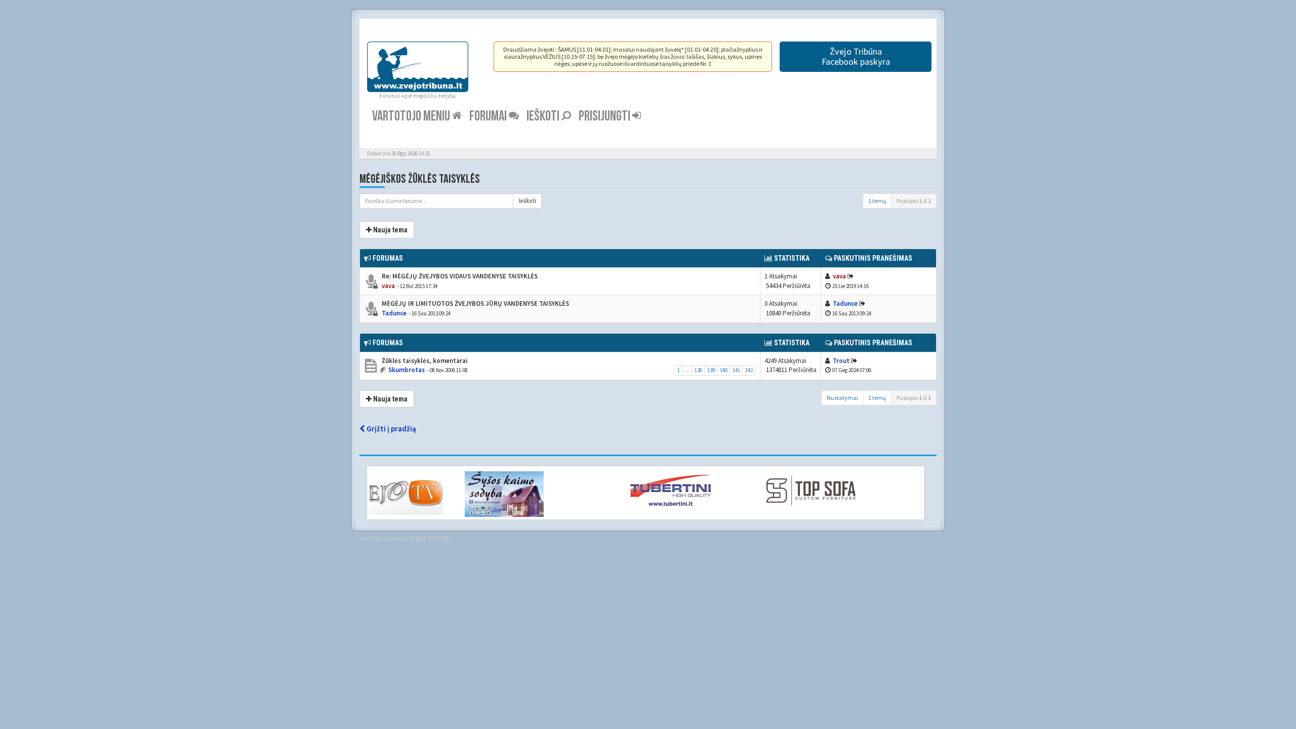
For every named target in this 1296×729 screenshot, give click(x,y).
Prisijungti (605, 116)
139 (711, 370)
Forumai (489, 116)
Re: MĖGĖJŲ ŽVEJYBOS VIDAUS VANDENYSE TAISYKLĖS (459, 276)
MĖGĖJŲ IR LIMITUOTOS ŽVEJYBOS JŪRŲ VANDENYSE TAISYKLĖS (474, 303)
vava (388, 285)
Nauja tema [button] (390, 230)
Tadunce (394, 313)
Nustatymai (842, 397)
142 (749, 370)
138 (698, 370)
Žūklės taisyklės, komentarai (424, 360)
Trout (841, 360)
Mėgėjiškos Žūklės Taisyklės (419, 179)
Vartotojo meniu (412, 116)
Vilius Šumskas (391, 538)
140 (723, 370)
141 (736, 370)
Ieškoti (543, 116)
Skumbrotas (406, 370)
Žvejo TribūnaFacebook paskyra (856, 56)
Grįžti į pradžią (390, 428)
